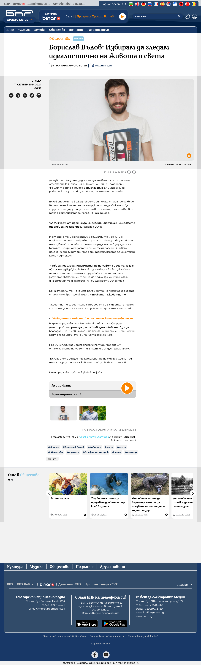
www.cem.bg (144, 616)
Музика (36, 566)
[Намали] (134, 172)
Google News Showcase (94, 436)
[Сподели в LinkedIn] (24, 95)
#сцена (116, 452)
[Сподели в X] (18, 95)
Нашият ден (103, 65)
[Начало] (19, 13)
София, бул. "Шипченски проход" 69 (159, 601)
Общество (59, 38)
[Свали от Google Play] (114, 623)
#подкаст (73, 452)
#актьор (53, 447)
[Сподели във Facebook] (11, 95)
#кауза (109, 447)
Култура (15, 566)
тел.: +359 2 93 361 (53, 604)
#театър (131, 452)
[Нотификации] (187, 16)
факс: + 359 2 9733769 (149, 608)
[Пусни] (122, 16)
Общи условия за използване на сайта (64, 636)
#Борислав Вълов (73, 447)
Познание (84, 566)
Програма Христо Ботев (70, 65)
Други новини (112, 566)
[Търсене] (179, 16)
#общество (55, 452)
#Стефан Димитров (96, 452)
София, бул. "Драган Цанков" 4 (45, 601)
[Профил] (194, 16)
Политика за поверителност (107, 636)
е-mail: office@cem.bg (150, 612)
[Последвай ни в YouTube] (106, 655)
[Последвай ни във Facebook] (95, 655)
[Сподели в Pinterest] (31, 95)
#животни (94, 447)
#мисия (121, 447)
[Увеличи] (129, 172)
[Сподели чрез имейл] (38, 95)
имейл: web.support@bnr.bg (47, 608)
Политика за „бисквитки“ (143, 636)
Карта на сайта (100, 643)
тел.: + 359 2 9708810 (149, 604)
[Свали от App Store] (86, 623)
